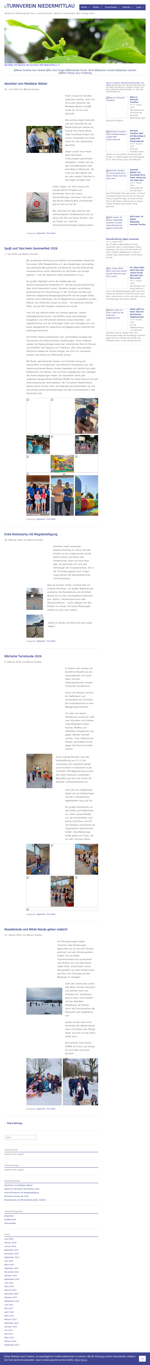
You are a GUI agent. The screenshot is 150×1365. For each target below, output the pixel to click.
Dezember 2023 (11, 1294)
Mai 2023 (8, 1308)
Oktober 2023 (10, 1297)
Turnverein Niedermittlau (41, 6)
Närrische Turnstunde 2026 (23, 656)
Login (138, 7)
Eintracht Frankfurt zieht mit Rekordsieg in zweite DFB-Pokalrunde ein (137, 136)
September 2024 (11, 1279)
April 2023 (9, 1312)
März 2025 (9, 1265)
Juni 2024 (8, 1283)
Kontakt (126, 7)
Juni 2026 (8, 1239)
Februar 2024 (10, 1290)
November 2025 (11, 1254)
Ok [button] (142, 1359)
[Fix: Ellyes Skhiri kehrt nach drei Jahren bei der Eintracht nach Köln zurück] (117, 288)
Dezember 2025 (11, 1250)
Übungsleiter (10, 1223)
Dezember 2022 (11, 1323)
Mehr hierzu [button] (81, 1360)
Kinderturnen (10, 1219)
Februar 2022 (10, 1341)
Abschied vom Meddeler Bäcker (25, 83)
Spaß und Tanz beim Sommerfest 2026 (31, 248)
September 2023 (11, 1301)
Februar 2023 (10, 1319)
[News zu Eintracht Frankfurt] (117, 117)
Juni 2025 (8, 1261)
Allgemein (41, 233)
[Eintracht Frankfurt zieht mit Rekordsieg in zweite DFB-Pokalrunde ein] (117, 151)
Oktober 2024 (10, 1275)
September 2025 (11, 1257)
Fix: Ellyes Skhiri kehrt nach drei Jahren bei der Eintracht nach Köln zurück (137, 272)
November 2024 (11, 1272)
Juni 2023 (8, 1305)
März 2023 (9, 1316)
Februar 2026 (10, 1243)
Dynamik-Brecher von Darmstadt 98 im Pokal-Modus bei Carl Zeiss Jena (138, 175)
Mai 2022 (8, 1334)
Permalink (51, 233)
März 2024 (9, 1286)
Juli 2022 (8, 1330)
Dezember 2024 (11, 1268)
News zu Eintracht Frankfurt (134, 99)
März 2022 (9, 1337)
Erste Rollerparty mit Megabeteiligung (30, 534)
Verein (84, 7)
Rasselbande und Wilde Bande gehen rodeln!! (35, 929)
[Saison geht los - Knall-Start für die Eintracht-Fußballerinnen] (117, 330)
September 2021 (11, 1345)
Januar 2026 (10, 1246)
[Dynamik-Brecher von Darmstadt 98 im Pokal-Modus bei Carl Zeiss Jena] (117, 190)
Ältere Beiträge (13, 1123)
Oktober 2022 (10, 1327)
